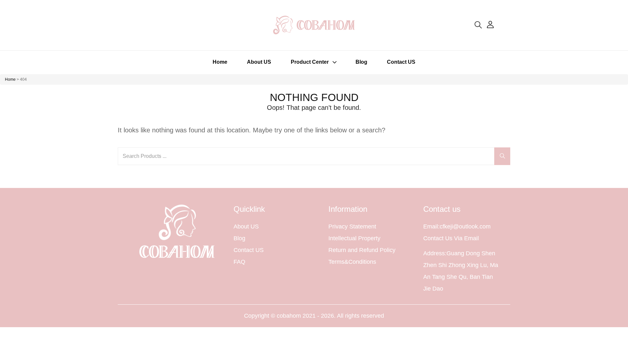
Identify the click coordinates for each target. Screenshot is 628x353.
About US (259, 62)
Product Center (310, 62)
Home (220, 62)
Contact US (401, 62)
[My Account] (490, 24)
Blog (361, 62)
